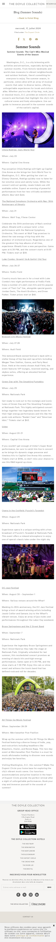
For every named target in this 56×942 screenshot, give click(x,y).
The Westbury (28, 844)
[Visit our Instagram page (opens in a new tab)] (31, 895)
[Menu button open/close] (3, 4)
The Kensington (28, 847)
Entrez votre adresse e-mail (14, 887)
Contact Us (28, 917)
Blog (16, 12)
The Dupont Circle (32, 32)
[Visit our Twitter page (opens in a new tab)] (24, 895)
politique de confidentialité (30, 935)
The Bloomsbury (28, 854)
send (49, 887)
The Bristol (28, 869)
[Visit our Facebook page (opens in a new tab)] (18, 895)
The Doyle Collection (28, 805)
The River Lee (28, 865)
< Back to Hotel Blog (28, 18)
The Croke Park (28, 862)
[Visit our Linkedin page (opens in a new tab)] (37, 895)
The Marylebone (28, 851)
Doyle (26, 4)
